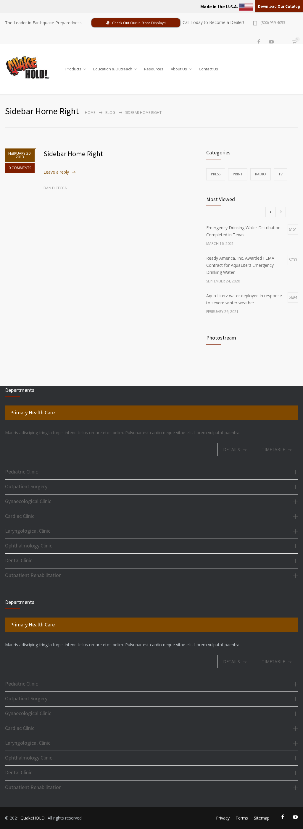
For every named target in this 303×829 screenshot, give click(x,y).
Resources (153, 67)
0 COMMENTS (20, 167)
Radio (260, 174)
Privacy (223, 818)
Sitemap (262, 818)
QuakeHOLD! (33, 818)
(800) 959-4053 (272, 23)
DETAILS (231, 449)
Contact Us (208, 67)
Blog (110, 112)
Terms (242, 818)
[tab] (151, 412)
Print (238, 174)
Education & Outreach (112, 67)
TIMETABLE (273, 449)
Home (90, 112)
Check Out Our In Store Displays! (139, 22)
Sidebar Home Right (73, 153)
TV (280, 174)
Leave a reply (56, 172)
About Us (179, 67)
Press (215, 174)
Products (73, 67)
